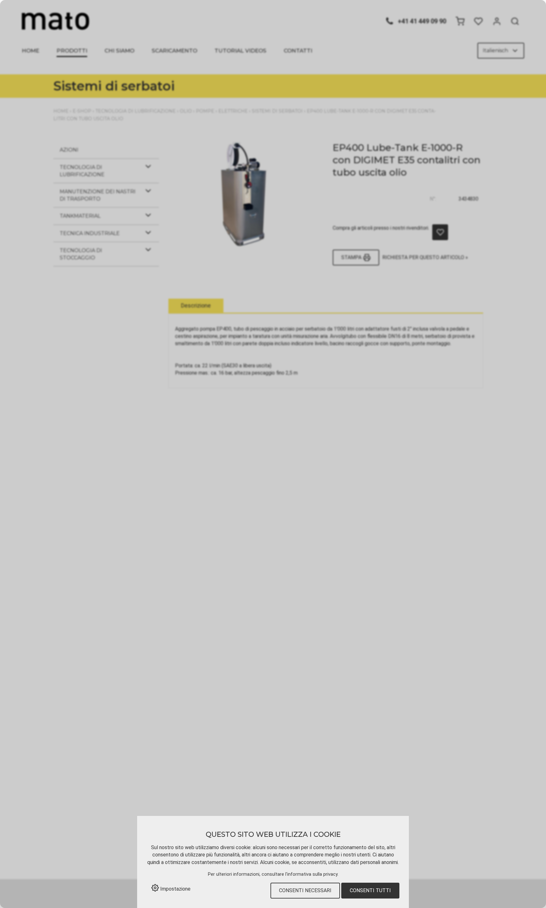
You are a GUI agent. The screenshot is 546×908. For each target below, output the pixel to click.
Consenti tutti (370, 890)
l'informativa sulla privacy (311, 874)
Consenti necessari (305, 890)
